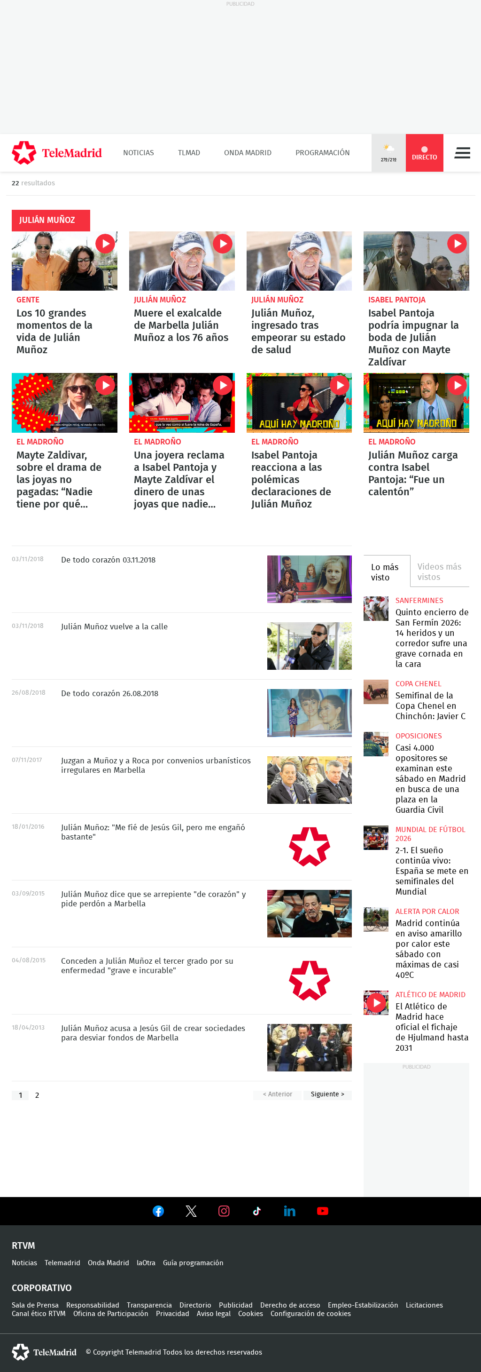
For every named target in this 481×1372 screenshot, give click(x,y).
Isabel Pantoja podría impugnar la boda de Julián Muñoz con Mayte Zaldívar (416, 261)
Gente (27, 300)
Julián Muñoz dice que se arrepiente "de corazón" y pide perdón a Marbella (309, 913)
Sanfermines (419, 600)
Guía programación (193, 1263)
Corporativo (42, 1288)
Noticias (138, 153)
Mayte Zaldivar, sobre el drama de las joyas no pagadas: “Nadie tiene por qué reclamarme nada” (64, 402)
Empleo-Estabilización (363, 1305)
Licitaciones (424, 1305)
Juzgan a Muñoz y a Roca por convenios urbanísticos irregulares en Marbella (309, 780)
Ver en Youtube (322, 1211)
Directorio (195, 1305)
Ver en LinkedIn (289, 1211)
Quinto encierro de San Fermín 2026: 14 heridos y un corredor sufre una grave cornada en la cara (376, 608)
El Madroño (40, 442)
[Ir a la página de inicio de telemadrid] (57, 153)
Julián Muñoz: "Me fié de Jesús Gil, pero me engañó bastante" (309, 847)
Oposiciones (419, 736)
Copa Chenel (419, 684)
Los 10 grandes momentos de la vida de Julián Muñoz (64, 261)
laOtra (146, 1263)
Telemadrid (62, 1263)
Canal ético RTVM (39, 1313)
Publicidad (236, 1305)
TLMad (189, 153)
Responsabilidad (92, 1305)
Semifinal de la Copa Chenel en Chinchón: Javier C (430, 706)
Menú (462, 153)
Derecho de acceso (290, 1305)
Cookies (250, 1313)
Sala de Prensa (35, 1305)
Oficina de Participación (110, 1313)
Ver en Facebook (158, 1213)
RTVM (23, 1246)
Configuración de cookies (311, 1313)
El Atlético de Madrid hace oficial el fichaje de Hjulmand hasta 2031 (376, 1003)
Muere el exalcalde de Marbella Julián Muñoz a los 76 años (182, 261)
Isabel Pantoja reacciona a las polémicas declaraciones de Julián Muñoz (299, 402)
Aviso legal (214, 1313)
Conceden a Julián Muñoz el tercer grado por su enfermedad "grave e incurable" (309, 980)
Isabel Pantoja (397, 300)
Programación (322, 153)
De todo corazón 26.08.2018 (309, 713)
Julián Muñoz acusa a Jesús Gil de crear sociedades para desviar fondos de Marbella (309, 1047)
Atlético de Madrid (430, 995)
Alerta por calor (427, 911)
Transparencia (149, 1305)
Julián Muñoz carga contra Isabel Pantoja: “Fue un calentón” (416, 402)
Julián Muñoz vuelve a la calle (309, 646)
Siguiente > (327, 1094)
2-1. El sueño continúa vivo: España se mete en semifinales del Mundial (376, 837)
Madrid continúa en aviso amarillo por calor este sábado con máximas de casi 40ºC (376, 919)
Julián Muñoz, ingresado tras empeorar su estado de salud (299, 261)
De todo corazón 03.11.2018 (309, 579)
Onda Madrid (248, 153)
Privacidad (172, 1313)
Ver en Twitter (191, 1213)
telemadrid (44, 1352)
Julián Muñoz (160, 300)
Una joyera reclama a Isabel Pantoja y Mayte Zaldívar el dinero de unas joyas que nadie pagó (182, 402)
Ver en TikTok (257, 1213)
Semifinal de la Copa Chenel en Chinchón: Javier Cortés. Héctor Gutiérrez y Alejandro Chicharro (376, 692)
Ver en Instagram (224, 1211)
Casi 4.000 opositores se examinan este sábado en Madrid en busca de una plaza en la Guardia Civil (376, 744)
